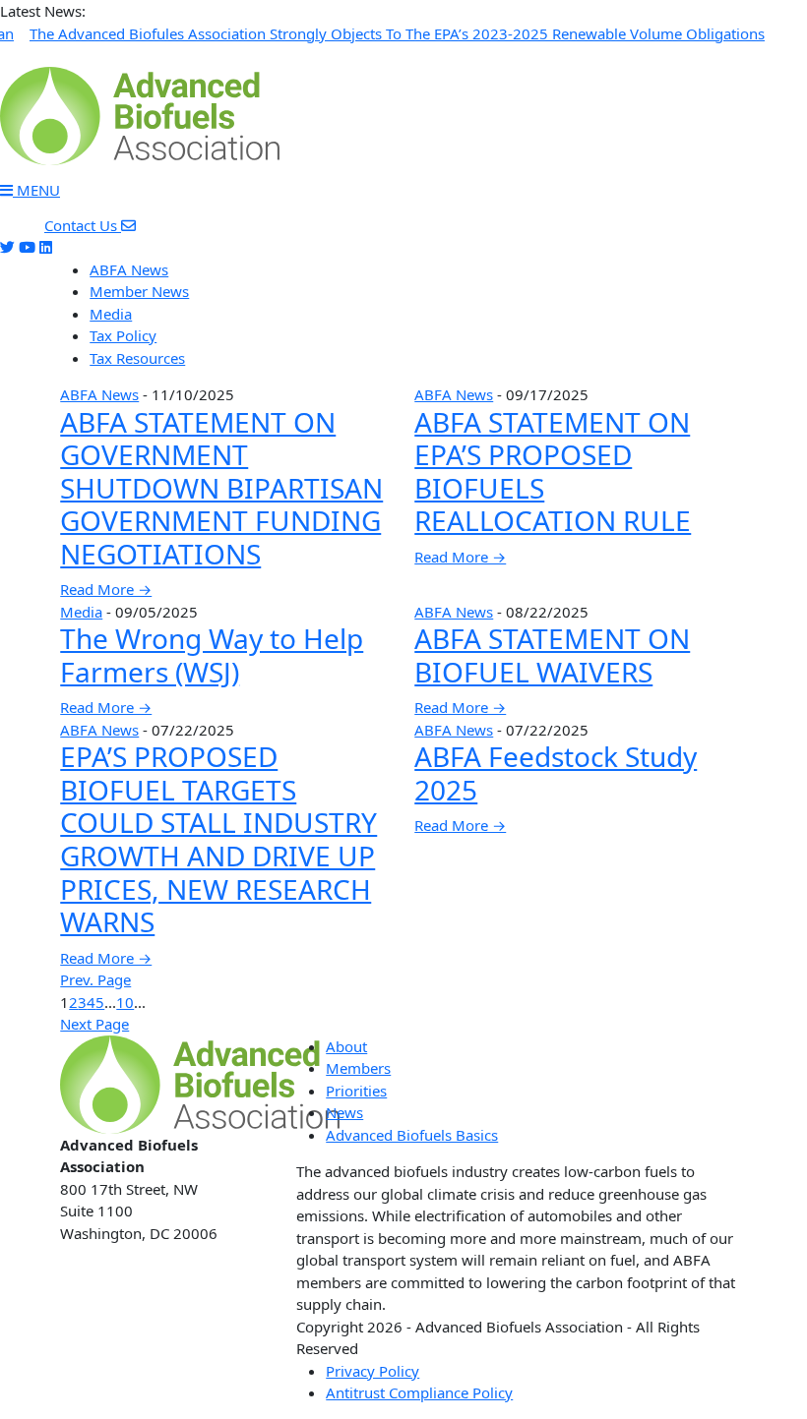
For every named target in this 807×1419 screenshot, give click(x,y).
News (344, 1112)
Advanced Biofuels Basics (412, 1135)
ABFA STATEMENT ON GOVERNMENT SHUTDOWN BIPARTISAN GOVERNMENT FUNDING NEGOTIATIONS (221, 488)
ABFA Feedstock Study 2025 (555, 773)
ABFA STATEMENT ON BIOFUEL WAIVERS (552, 655)
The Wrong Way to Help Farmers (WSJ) (211, 655)
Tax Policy (123, 335)
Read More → (106, 589)
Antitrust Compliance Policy (419, 1392)
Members (358, 1068)
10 (125, 1002)
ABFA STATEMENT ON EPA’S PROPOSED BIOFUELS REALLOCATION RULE (552, 471)
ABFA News (129, 269)
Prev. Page (95, 979)
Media (111, 314)
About (346, 1046)
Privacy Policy (372, 1371)
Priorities (356, 1090)
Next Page (94, 1024)
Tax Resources (137, 358)
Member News (139, 291)
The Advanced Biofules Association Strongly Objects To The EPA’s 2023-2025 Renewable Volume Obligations (397, 33)
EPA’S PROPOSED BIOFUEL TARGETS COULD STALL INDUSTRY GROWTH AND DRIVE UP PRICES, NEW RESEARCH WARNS (218, 839)
